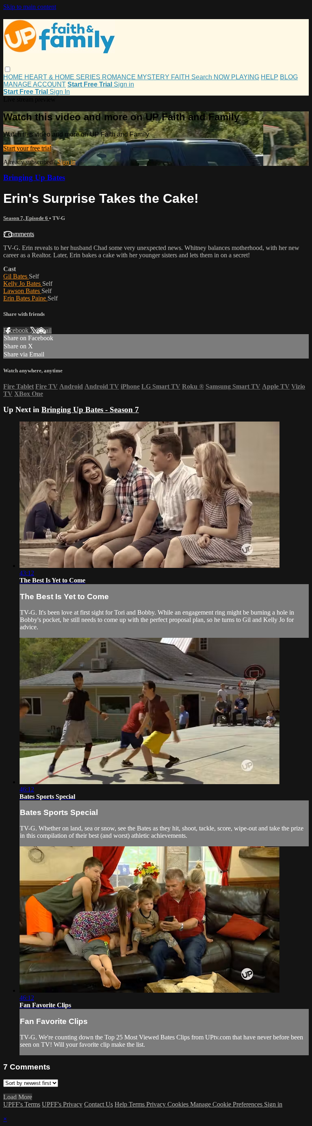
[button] (7, 69)
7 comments (18, 233)
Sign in (124, 84)
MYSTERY (154, 77)
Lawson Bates (22, 290)
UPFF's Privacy (62, 1104)
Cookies (178, 1104)
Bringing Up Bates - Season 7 (90, 409)
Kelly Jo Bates (22, 283)
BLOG (289, 77)
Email (44, 330)
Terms (137, 1104)
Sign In (60, 91)
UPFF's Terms (21, 1104)
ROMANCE (119, 77)
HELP (269, 77)
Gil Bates (16, 276)
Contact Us (98, 1104)
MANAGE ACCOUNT (34, 84)
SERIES (89, 77)
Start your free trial (27, 148)
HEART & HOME (50, 77)
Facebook (16, 330)
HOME (13, 77)
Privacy (156, 1104)
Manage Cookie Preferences (227, 1104)
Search (202, 77)
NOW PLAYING (236, 77)
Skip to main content (29, 6)
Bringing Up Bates (34, 177)
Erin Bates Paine (25, 298)
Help (122, 1104)
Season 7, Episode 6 (26, 218)
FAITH (181, 77)
